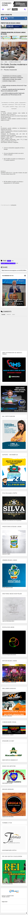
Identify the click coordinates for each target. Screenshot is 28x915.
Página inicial (4, 901)
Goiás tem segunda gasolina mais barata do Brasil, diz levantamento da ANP (13, 90)
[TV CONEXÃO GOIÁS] (12, 10)
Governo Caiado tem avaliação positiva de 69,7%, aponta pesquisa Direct (13, 301)
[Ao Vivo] (2, 18)
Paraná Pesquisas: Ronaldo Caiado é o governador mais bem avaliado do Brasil (13, 288)
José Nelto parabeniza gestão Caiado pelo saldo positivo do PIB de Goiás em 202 (12, 94)
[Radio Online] (25, 18)
